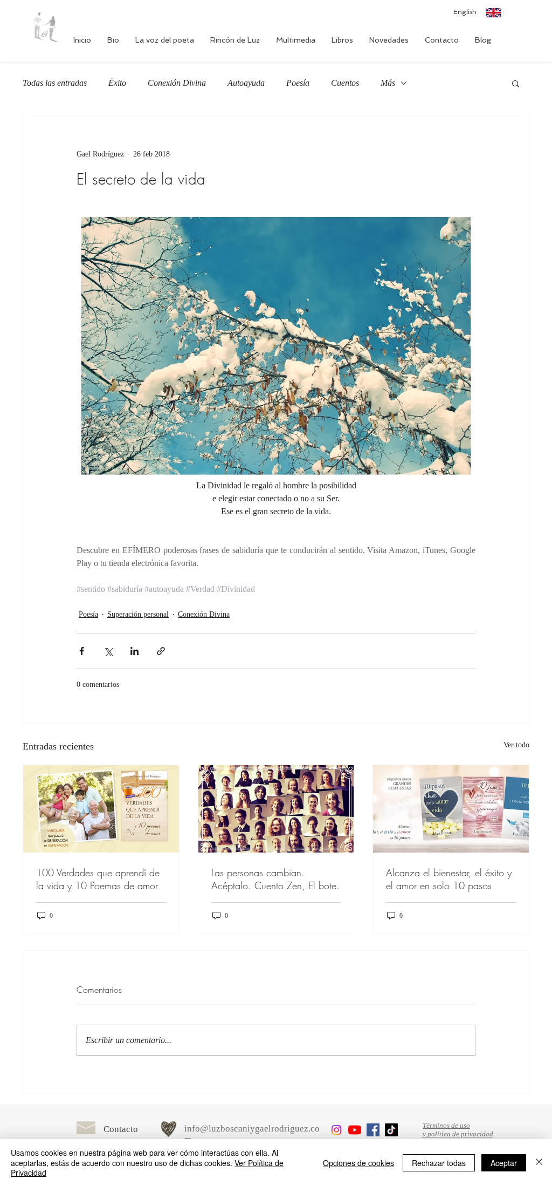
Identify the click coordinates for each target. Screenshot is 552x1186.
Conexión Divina (177, 82)
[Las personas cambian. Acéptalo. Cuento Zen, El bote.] (276, 809)
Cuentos (345, 82)
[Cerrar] (539, 1162)
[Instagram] (336, 1129)
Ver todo (516, 745)
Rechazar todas (439, 1162)
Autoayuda (246, 82)
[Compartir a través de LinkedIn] (134, 651)
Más (388, 82)
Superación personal (138, 614)
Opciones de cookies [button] (358, 1162)
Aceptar (504, 1162)
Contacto (121, 1129)
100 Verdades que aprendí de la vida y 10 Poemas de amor (98, 879)
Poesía (297, 82)
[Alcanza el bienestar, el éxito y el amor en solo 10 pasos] (451, 809)
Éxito (117, 82)
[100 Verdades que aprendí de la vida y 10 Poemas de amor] (101, 809)
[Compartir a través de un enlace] (161, 651)
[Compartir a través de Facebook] (82, 651)
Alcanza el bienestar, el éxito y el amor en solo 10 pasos (449, 879)
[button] (515, 83)
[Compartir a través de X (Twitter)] (108, 651)
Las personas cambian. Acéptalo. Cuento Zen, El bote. (275, 879)
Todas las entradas (55, 82)
